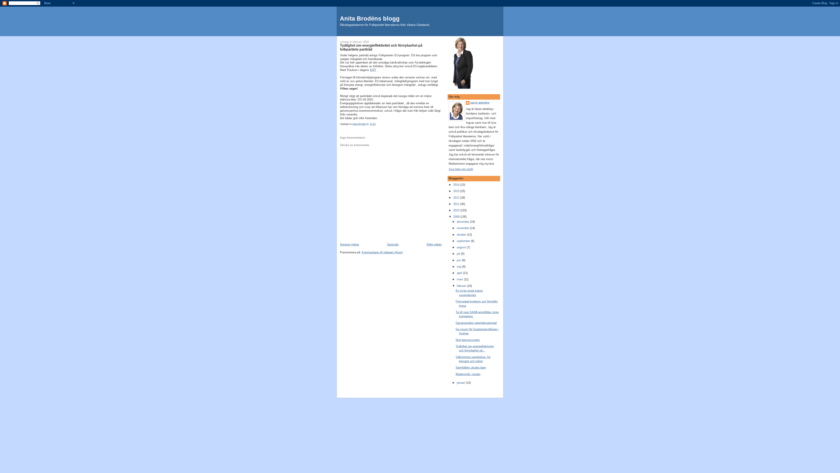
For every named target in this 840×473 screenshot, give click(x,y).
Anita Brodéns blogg (370, 18)
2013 (456, 191)
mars (460, 279)
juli (459, 253)
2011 (456, 204)
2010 (456, 210)
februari (462, 286)
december (463, 221)
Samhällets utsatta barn (471, 367)
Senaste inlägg (349, 244)
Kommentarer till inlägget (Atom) (382, 252)
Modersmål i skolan (468, 374)
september (464, 241)
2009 (456, 216)
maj (459, 266)
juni (459, 260)
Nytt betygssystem (468, 340)
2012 (456, 197)
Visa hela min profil (461, 169)
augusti (462, 247)
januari (461, 382)
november (463, 228)
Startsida (392, 244)
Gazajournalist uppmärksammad (476, 323)
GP (373, 70)
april (460, 273)
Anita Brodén (479, 103)
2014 (456, 184)
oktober (462, 234)
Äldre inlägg (434, 244)
